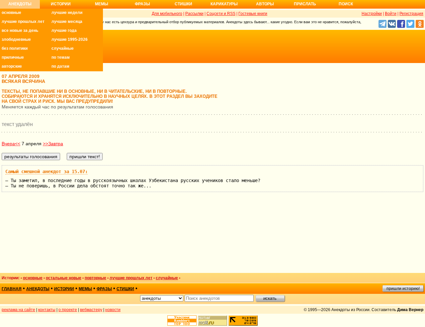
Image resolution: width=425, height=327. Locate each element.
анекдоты (37, 289)
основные (11, 12)
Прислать (305, 4)
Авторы (265, 4)
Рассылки (194, 13)
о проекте (67, 309)
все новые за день (20, 30)
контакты (46, 309)
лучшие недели (66, 12)
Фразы (142, 4)
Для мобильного (167, 13)
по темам (60, 57)
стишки (125, 289)
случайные (62, 48)
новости (113, 309)
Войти (390, 13)
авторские (12, 66)
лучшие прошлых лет (23, 21)
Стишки (183, 4)
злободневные (16, 39)
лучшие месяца (66, 21)
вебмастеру (91, 309)
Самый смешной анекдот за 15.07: (46, 171)
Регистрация (411, 13)
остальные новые (63, 278)
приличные (13, 57)
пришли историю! (403, 288)
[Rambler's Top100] (182, 320)
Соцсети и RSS (221, 13)
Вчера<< (11, 143)
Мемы (101, 4)
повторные (95, 278)
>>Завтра (53, 143)
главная (12, 289)
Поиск (346, 4)
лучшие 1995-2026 (69, 39)
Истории (61, 4)
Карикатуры (224, 4)
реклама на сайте (18, 309)
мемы (85, 289)
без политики (15, 48)
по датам (60, 66)
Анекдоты (20, 4)
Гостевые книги (252, 13)
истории (64, 289)
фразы (104, 289)
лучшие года (64, 30)
